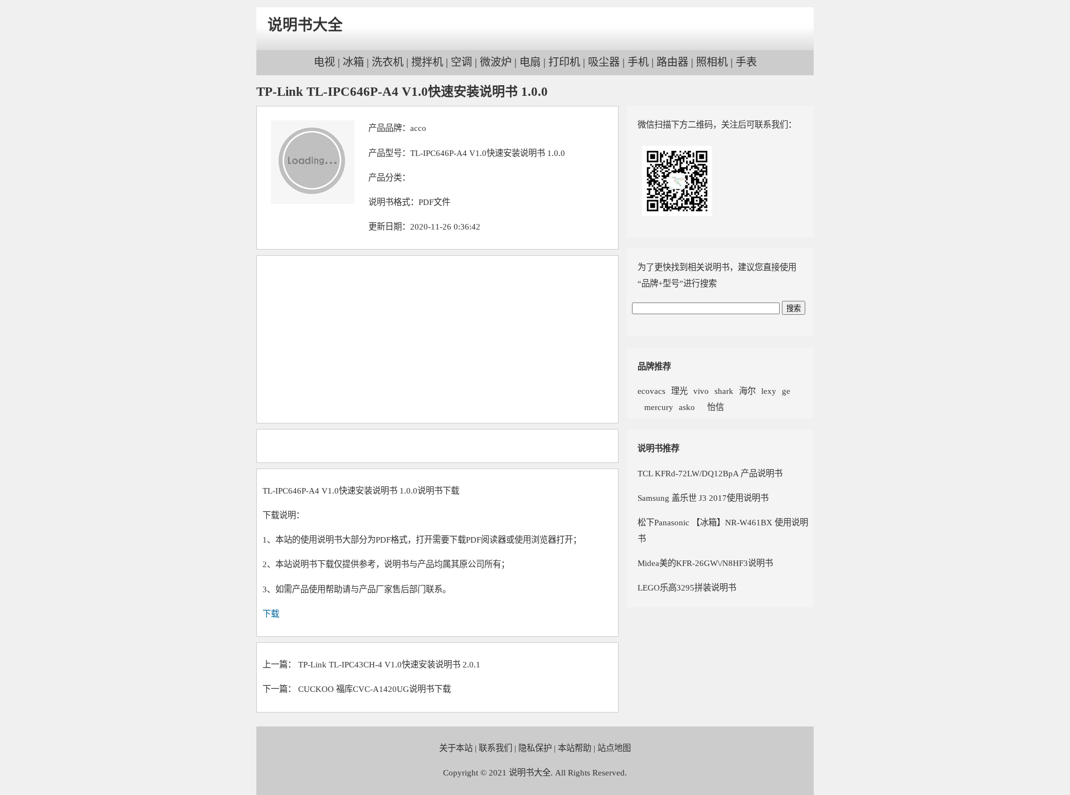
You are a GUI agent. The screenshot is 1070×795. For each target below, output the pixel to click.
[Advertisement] (437, 339)
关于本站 (456, 748)
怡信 (712, 407)
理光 (679, 391)
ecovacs (651, 391)
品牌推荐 (654, 366)
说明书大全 (305, 25)
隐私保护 (535, 748)
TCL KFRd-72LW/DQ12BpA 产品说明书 (710, 473)
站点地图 (614, 748)
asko (687, 407)
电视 (324, 62)
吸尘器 (604, 62)
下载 (270, 613)
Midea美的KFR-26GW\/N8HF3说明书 (705, 563)
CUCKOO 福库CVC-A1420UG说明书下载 (374, 689)
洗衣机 (387, 62)
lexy (768, 391)
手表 (746, 62)
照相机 (712, 62)
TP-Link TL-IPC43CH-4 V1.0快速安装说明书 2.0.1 (389, 664)
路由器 (672, 62)
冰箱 (353, 62)
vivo (701, 391)
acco (418, 128)
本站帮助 (574, 748)
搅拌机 (427, 62)
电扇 (530, 62)
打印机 (564, 62)
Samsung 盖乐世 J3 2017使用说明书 (703, 498)
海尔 (747, 391)
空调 (461, 62)
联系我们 (495, 748)
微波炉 (496, 62)
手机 (638, 62)
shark (723, 391)
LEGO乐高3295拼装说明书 (687, 587)
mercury (655, 407)
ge (786, 391)
